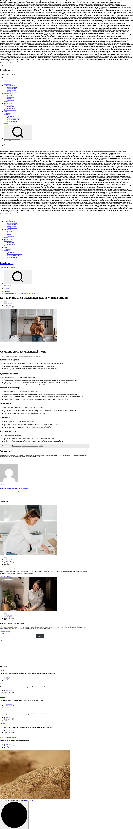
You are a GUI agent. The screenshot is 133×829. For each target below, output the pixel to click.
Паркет (9, 98)
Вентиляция (7, 84)
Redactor (9, 303)
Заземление (10, 116)
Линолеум (10, 97)
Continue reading (5, 576)
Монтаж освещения (13, 119)
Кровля (6, 123)
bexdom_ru (9, 677)
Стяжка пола (11, 100)
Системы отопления (10, 110)
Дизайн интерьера (9, 85)
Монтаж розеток (12, 121)
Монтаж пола (8, 93)
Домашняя (7, 291)
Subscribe (6, 81)
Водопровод (11, 106)
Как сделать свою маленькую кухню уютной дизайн (20, 293)
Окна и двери (8, 103)
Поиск (2, 633)
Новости (6, 101)
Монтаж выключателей (14, 118)
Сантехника (7, 105)
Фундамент (7, 113)
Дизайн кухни (11, 90)
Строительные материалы (8, 737)
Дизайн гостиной (12, 88)
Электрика (7, 114)
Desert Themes (29, 800)
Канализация (11, 108)
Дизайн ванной (12, 87)
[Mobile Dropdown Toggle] (12, 105)
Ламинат (10, 95)
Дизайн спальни (12, 92)
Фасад (5, 111)
